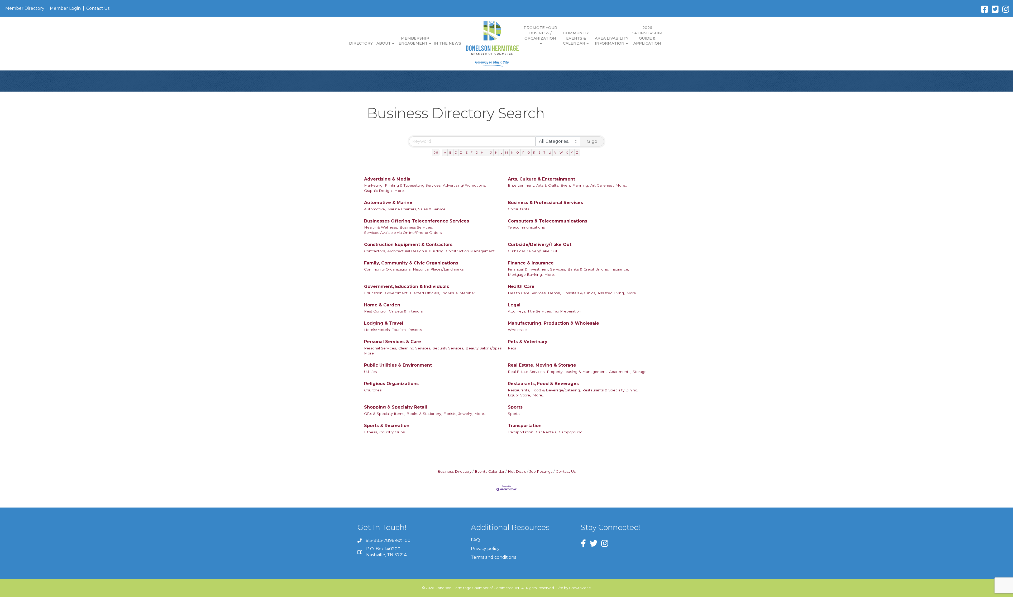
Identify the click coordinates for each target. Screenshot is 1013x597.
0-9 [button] (436, 152)
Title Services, (540, 311)
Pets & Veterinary (527, 341)
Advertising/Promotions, (464, 185)
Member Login (65, 8)
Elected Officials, (425, 293)
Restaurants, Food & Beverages (543, 383)
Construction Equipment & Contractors (408, 244)
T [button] (544, 152)
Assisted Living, (611, 293)
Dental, (554, 293)
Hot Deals (517, 471)
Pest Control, (375, 311)
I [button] (486, 152)
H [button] (482, 152)
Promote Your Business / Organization (540, 32)
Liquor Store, (519, 395)
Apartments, (620, 371)
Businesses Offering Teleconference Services (416, 221)
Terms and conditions (493, 557)
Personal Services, (380, 348)
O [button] (518, 152)
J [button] (491, 152)
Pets (512, 348)
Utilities (370, 371)
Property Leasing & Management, (577, 371)
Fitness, (371, 432)
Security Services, (448, 348)
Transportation (525, 425)
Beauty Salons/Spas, (484, 348)
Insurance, (619, 269)
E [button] (466, 152)
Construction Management (470, 251)
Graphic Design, (378, 190)
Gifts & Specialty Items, (384, 413)
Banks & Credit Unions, (588, 269)
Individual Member (458, 293)
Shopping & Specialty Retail (395, 407)
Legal (514, 304)
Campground (570, 432)
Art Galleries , (602, 185)
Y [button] (572, 152)
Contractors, (375, 251)
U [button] (550, 152)
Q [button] (529, 152)
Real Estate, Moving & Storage (542, 365)
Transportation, (521, 432)
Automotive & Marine (388, 202)
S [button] (539, 152)
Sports (515, 407)
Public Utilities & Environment (398, 365)
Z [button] (577, 152)
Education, (373, 293)
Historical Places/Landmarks (438, 269)
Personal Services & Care (392, 341)
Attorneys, (517, 311)
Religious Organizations (391, 383)
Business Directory (454, 471)
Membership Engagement (414, 41)
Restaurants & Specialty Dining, (610, 390)
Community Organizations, (387, 269)
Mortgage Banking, (525, 274)
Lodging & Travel (383, 323)
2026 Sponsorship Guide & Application (647, 35)
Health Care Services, (527, 293)
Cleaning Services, (414, 348)
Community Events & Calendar (576, 38)
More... (400, 190)
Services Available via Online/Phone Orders (403, 232)
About (383, 43)
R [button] (534, 152)
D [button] (461, 152)
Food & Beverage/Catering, (556, 390)
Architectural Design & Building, (415, 251)
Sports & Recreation (386, 425)
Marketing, (373, 185)
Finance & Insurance (531, 263)
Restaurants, (519, 390)
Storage (640, 371)
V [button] (555, 152)
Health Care (521, 286)
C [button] (456, 152)
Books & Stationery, (424, 413)
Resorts (415, 330)
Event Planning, (575, 185)
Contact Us (97, 8)
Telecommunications (526, 227)
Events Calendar (489, 471)
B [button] (450, 152)
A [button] (445, 152)
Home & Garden (382, 304)
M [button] (506, 152)
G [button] (477, 152)
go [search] (594, 141)
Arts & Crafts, (547, 185)
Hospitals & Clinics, (579, 293)
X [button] (567, 152)
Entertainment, (521, 185)
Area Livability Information (611, 41)
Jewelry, (465, 413)
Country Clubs (392, 432)
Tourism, (399, 330)
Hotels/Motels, (377, 330)
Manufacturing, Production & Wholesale (553, 323)
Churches (372, 390)
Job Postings (540, 471)
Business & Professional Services (545, 202)
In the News (447, 43)
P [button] (523, 152)
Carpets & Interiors (406, 311)
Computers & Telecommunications (547, 221)
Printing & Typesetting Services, (413, 185)
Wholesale (517, 330)
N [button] (512, 152)
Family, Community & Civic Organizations (411, 263)
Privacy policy (485, 548)
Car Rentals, (546, 432)
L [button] (501, 152)
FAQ (475, 539)
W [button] (561, 152)
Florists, (450, 413)
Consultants (518, 209)
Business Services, (416, 227)
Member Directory (24, 8)
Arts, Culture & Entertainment (541, 179)
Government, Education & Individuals (406, 286)
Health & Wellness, (381, 227)
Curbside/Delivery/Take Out (539, 244)
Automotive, (375, 209)
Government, (396, 293)
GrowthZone (580, 588)
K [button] (496, 152)
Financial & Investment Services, (537, 269)
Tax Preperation (567, 311)
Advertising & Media (387, 179)
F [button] (471, 152)
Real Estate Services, (526, 371)
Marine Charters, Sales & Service (416, 209)
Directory (361, 43)
